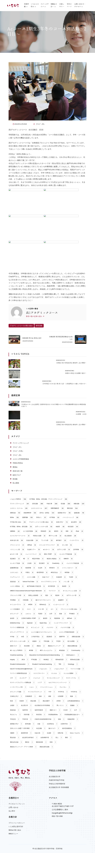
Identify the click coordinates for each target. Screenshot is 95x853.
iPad (79, 531)
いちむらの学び (35, 5)
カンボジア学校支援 (67, 554)
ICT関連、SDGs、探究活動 (21, 527)
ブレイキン (64, 687)
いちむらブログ (60, 669)
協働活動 (79, 513)
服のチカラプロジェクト (45, 600)
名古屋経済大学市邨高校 (44, 705)
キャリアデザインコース (50, 582)
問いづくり (62, 705)
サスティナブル (72, 678)
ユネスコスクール (39, 508)
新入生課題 (73, 641)
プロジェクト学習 (17, 595)
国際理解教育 (57, 508)
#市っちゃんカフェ (47, 650)
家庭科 (36, 641)
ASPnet (71, 618)
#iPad (31, 545)
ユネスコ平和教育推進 (21, 459)
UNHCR (68, 559)
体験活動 (79, 504)
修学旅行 (61, 540)
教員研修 (30, 568)
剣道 (13, 701)
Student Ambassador (19, 664)
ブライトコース (17, 545)
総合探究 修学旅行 (29, 737)
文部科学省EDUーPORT (30, 618)
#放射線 (63, 650)
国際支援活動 (78, 637)
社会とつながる (76, 733)
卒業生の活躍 (39, 536)
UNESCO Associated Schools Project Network (27, 591)
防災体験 (28, 646)
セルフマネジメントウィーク (59, 682)
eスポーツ (48, 549)
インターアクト (76, 540)
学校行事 (52, 504)
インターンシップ (60, 604)
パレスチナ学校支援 (74, 563)
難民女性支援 (16, 742)
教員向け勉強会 (53, 559)
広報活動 (27, 600)
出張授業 (62, 696)
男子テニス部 (55, 536)
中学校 (14, 637)
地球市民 (26, 710)
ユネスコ (30, 614)
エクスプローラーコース (19, 536)
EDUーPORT (50, 554)
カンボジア (25, 678)
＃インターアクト (17, 604)
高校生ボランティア (56, 646)
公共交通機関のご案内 (60, 809)
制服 (73, 696)
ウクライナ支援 (77, 669)
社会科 (42, 568)
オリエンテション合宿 (71, 591)
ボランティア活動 (17, 692)
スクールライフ (45, 5)
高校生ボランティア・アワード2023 (23, 747)
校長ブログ (17, 475)
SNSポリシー (13, 833)
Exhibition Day (17, 623)
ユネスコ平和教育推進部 (68, 632)
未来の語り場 (17, 471)
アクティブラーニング (21, 443)
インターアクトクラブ (62, 623)
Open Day (45, 623)
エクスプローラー (40, 673)
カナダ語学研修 (30, 531)
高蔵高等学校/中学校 (56, 780)
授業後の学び (16, 724)
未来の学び (62, 522)
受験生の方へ (54, 5)
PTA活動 (35, 659)
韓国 (53, 742)
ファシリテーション (48, 687)
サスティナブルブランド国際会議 (22, 682)
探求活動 (29, 724)
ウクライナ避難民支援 (18, 627)
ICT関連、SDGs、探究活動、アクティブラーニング (48, 499)
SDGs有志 (45, 604)
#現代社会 (56, 572)
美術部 (66, 586)
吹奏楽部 (60, 577)
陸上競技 (16, 483)
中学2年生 (75, 692)
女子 (77, 710)
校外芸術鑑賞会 (68, 728)
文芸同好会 (52, 724)
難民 (68, 737)
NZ (26, 559)
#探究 (58, 531)
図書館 (74, 705)
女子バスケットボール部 (19, 641)
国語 (48, 595)
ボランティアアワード (18, 632)
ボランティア (16, 614)
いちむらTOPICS (18, 499)
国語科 (59, 595)
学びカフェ (15, 715)
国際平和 (63, 637)
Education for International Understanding (46, 655)
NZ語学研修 (37, 559)
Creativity (57, 563)
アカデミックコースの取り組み (21, 325)
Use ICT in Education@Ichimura (22, 669)
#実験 (32, 650)
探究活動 (39, 325)
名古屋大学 (26, 705)
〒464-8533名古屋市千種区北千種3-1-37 (63, 805)
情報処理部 (73, 719)
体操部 (60, 527)
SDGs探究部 (61, 659)
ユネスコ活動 (33, 577)
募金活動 (34, 701)
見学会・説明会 (47, 513)
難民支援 (72, 508)
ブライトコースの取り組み (71, 609)
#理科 (32, 604)
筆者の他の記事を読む (34, 316)
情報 (61, 719)
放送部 (14, 618)
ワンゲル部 (46, 540)
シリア (41, 682)
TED (61, 664)
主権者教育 (30, 696)
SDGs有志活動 (76, 659)
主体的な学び (16, 696)
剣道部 (23, 701)
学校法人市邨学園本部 (57, 784)
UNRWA (14, 531)
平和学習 (26, 719)
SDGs (14, 517)
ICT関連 (54, 517)
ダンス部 (67, 545)
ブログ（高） (40, 124)
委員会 (15, 467)
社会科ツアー (33, 549)
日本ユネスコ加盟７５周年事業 (21, 728)
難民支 (28, 742)
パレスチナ (51, 627)
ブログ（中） (17, 447)
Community (77, 650)
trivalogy (72, 664)
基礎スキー (55, 710)
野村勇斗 (53, 568)
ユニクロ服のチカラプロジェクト (43, 632)
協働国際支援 (16, 568)
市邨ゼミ (41, 517)
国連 (62, 614)
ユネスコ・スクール (18, 508)
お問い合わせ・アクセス (80, 5)
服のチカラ (54, 728)
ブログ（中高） (18, 451)
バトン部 (68, 582)
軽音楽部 (73, 527)
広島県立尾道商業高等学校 (44, 719)
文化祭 (31, 563)
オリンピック (37, 627)
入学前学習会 (37, 637)
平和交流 (14, 719)
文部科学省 (66, 724)
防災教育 (44, 563)
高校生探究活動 (46, 747)
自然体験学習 (46, 737)
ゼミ (54, 609)
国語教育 (51, 637)
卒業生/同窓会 (18, 463)
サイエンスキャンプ (55, 678)
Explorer (31, 623)
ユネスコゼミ (16, 572)
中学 (51, 692)
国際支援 (15, 513)
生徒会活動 (32, 540)
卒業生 (29, 572)
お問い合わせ (13, 807)
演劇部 (13, 733)
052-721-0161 (57, 816)
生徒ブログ (47, 577)
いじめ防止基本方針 (16, 826)
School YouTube (30, 582)
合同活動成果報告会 (75, 701)
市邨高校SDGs (54, 715)
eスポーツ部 (16, 554)
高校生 (40, 646)
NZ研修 (69, 572)
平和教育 (73, 614)
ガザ (13, 678)
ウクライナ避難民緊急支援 (20, 673)
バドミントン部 (17, 549)
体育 (24, 637)
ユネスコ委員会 (16, 586)
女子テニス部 (63, 549)
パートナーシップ (70, 517)
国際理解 (27, 517)
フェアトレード (16, 577)
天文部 (67, 710)
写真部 (42, 614)
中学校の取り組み (18, 522)
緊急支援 (14, 737)
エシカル (55, 673)
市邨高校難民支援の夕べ (73, 715)
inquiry (14, 659)
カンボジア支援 (17, 563)
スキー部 (42, 609)
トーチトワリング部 (18, 687)
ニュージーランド (33, 554)
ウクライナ (54, 591)
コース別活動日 (16, 609)
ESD (69, 531)
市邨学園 (26, 5)
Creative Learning (18, 655)
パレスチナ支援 (67, 627)
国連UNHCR (30, 513)
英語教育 (15, 559)
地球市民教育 (40, 710)
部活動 (15, 479)
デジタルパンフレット (17, 804)
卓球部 (60, 701)
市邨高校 (14, 600)
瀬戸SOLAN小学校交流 (35, 586)
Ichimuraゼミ (72, 655)
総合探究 (76, 522)
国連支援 (14, 710)
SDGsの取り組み (15, 830)
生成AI (50, 733)
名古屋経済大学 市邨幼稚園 (59, 787)
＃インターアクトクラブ (49, 545)
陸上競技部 (70, 536)
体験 (51, 696)
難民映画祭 (41, 742)
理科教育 (46, 531)
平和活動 (48, 641)
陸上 (59, 737)
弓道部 (73, 577)
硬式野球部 (42, 572)
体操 (42, 696)
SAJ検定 (48, 659)
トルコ (33, 687)
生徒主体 (39, 733)
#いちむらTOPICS (17, 650)
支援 (40, 724)
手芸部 (60, 641)
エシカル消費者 (70, 673)
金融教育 (62, 600)
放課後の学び (64, 513)
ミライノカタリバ (69, 568)
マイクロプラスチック (36, 692)
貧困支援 (14, 582)
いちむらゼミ (45, 669)
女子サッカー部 (73, 595)
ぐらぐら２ (38, 678)
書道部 (47, 618)
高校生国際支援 (74, 646)
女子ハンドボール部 (43, 527)
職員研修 (58, 618)
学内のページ (69, 5)
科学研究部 (53, 586)
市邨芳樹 (40, 715)
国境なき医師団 (35, 595)
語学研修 (78, 549)
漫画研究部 (26, 733)
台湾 (52, 614)
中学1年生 (62, 692)
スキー (31, 609)
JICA (25, 659)
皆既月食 (62, 733)
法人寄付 (12, 811)
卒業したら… (61, 5)
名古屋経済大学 (54, 776)
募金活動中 (48, 701)
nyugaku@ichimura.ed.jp (62, 813)
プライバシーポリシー (17, 823)
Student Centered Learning (43, 664)
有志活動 (40, 728)
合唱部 (13, 705)
